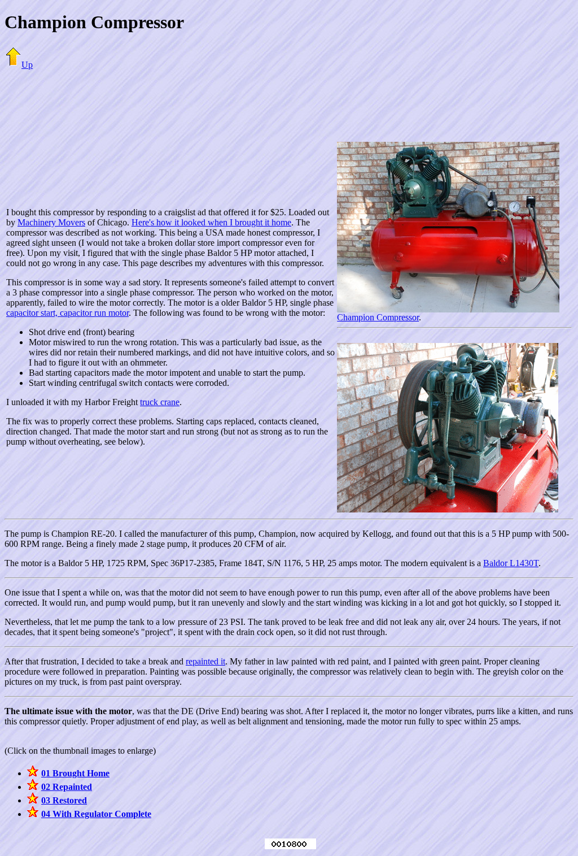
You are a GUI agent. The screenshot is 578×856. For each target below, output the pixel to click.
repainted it (205, 661)
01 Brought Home (75, 773)
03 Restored (64, 800)
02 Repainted (66, 787)
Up (27, 64)
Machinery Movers (51, 222)
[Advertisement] (289, 104)
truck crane (159, 402)
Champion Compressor (378, 317)
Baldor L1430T (510, 563)
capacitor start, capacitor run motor (67, 313)
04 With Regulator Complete (96, 814)
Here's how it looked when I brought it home (211, 222)
